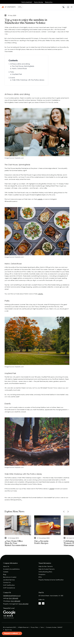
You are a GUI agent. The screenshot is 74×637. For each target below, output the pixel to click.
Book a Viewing (38, 2)
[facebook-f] (43, 603)
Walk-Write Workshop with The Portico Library (28, 80)
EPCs (40, 577)
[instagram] (40, 603)
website (39, 199)
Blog (4, 574)
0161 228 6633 (13, 598)
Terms (42, 627)
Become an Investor (9, 577)
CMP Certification (9, 585)
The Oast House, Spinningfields (23, 66)
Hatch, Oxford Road (19, 68)
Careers (5, 572)
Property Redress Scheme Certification (51, 580)
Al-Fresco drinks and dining (20, 64)
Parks (12, 72)
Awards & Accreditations (11, 569)
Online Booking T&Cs (45, 572)
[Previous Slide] (64, 511)
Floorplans (42, 574)
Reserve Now (49, 2)
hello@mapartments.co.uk (12, 595)
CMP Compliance (9, 588)
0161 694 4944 (23, 604)
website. (40, 294)
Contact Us (7, 582)
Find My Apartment (26, 2)
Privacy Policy (34, 627)
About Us (6, 566)
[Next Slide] (67, 511)
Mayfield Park (17, 74)
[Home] (9, 7)
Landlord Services (9, 580)
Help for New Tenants (46, 566)
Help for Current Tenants (46, 569)
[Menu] (71, 7)
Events (12, 78)
